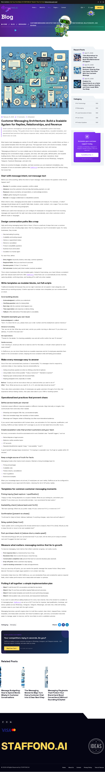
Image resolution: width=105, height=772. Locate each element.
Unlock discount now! (51, 2)
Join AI (99, 7)
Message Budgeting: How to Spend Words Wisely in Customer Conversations (10, 694)
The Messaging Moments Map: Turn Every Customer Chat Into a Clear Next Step (34, 694)
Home (33, 7)
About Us (42, 7)
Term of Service (99, 767)
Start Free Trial (11, 648)
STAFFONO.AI (25, 767)
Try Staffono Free (86, 155)
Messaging (22, 24)
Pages (55, 7)
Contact (63, 7)
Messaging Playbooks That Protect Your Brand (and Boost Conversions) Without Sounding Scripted (58, 695)
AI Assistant (31, 117)
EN (82, 7)
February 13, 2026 (8, 117)
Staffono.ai (33, 167)
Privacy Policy (88, 767)
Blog (49, 7)
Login (91, 7)
